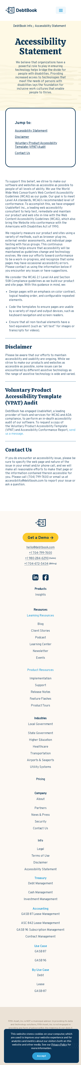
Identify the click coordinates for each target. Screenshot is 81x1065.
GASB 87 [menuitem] (40, 951)
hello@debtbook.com (40, 547)
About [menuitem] (40, 799)
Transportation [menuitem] (40, 753)
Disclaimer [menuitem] (40, 863)
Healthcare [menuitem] (40, 747)
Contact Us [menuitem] (40, 828)
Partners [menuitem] (40, 808)
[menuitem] (40, 777)
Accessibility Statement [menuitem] (40, 869)
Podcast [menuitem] (40, 638)
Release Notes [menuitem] (40, 692)
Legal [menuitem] (40, 849)
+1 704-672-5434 (36, 564)
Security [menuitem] (40, 822)
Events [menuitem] (40, 658)
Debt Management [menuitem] (40, 883)
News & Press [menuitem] (40, 815)
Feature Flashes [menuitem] (40, 699)
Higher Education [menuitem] (40, 740)
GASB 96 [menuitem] (40, 960)
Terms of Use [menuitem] (40, 856)
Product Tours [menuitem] (40, 706)
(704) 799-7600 (38, 477)
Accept (41, 1056)
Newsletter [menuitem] (40, 651)
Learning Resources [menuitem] (40, 616)
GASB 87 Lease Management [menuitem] (40, 914)
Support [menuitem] (40, 685)
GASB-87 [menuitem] (40, 991)
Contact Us (22, 153)
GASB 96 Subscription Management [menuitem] (40, 930)
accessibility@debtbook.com (24, 481)
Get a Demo (38, 537)
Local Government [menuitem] (40, 724)
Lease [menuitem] (40, 984)
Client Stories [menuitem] (40, 631)
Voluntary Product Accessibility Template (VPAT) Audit (36, 145)
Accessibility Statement (31, 131)
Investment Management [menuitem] (40, 899)
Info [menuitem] (40, 841)
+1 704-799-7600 (40, 553)
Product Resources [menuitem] (40, 670)
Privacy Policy (59, 1044)
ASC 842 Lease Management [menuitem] (40, 923)
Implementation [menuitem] (41, 679)
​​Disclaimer (22, 137)
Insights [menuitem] (40, 595)
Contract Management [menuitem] (40, 937)
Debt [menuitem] (40, 975)
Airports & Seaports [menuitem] (40, 760)
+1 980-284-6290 (37, 558)
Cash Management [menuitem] (40, 892)
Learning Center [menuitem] (41, 644)
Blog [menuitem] (40, 624)
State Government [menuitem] (40, 733)
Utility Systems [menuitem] (40, 767)
